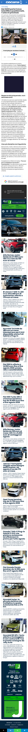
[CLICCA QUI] (14, 192)
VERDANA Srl (9, 722)
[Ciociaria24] (14, 2)
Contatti (13, 725)
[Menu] (1, 2)
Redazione (5, 27)
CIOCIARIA (4, 7)
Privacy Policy (14, 727)
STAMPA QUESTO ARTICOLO (13, 176)
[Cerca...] (26, 2)
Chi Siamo (7, 725)
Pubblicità (20, 725)
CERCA (20, 216)
